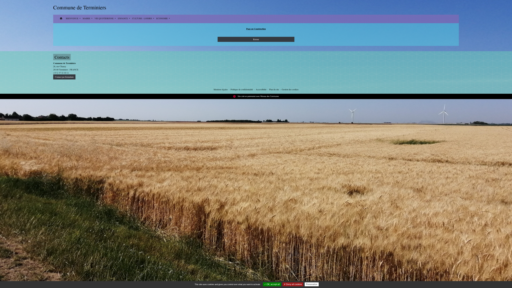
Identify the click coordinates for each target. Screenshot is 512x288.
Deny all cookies (294, 284)
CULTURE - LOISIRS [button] (142, 18)
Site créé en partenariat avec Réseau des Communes (258, 96)
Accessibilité (261, 89)
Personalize (311, 284)
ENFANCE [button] (123, 18)
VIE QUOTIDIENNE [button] (104, 18)
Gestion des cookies (290, 89)
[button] (61, 19)
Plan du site (274, 89)
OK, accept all (273, 284)
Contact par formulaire (64, 76)
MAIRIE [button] (87, 18)
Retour (256, 39)
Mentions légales (221, 89)
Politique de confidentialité (242, 89)
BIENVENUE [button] (72, 18)
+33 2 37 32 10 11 (61, 72)
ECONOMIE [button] (162, 18)
